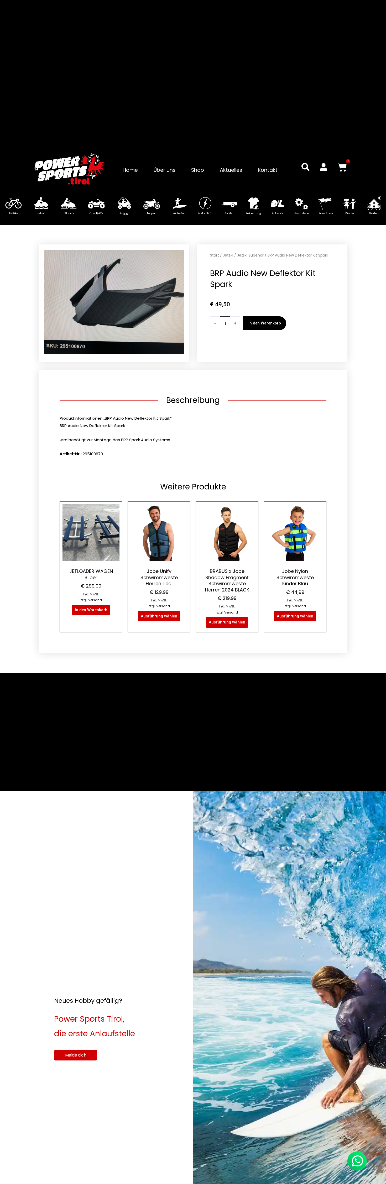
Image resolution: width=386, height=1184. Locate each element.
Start (214, 255)
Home (130, 170)
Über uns (164, 170)
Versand (95, 600)
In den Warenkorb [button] (91, 609)
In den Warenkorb (264, 323)
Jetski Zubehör (250, 255)
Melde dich (75, 1055)
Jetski (228, 255)
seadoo (230, 351)
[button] (305, 167)
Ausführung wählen (159, 616)
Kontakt (268, 170)
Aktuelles (231, 170)
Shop (197, 170)
